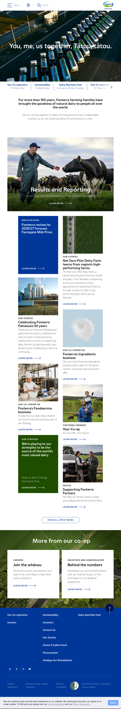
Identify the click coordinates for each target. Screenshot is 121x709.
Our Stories (49, 637)
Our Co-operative (17, 615)
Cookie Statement (56, 704)
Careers (11, 622)
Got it (113, 702)
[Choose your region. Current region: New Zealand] (28, 5)
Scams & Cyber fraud (55, 645)
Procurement (50, 653)
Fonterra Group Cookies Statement (37, 685)
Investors (48, 622)
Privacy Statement (12, 685)
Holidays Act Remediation (57, 660)
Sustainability (50, 615)
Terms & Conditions (61, 685)
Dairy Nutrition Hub (89, 615)
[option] (17, 87)
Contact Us (49, 630)
